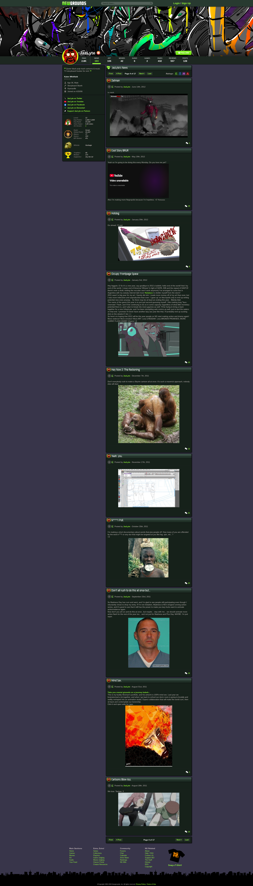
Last (149, 74)
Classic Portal (98, 862)
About (147, 851)
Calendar (123, 855)
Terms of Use (151, 884)
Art (70, 858)
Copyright (148, 867)
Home (71, 851)
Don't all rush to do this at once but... (130, 590)
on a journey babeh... (140, 692)
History (147, 862)
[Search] (151, 3)
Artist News (124, 858)
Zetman (115, 80)
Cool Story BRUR (119, 150)
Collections (97, 853)
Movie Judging (98, 860)
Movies (72, 855)
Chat (122, 853)
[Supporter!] (98, 54)
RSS (147, 864)
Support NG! (149, 858)
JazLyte (88, 53)
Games (72, 853)
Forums (123, 851)
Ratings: (170, 74)
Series (95, 851)
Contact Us (149, 855)
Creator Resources (100, 864)
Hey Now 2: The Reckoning (125, 369)
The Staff (148, 860)
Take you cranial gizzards (119, 692)
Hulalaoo (149, 293)
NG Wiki (123, 862)
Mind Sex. (116, 680)
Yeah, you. (116, 456)
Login (176, 3)
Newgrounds (74, 3)
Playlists (96, 855)
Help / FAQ (149, 853)
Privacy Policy (141, 884)
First (111, 74)
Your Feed (73, 862)
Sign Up (186, 3)
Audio (71, 860)
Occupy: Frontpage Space (124, 274)
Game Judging (98, 858)
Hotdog (115, 213)
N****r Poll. (117, 520)
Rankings (123, 860)
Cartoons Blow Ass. (121, 779)
